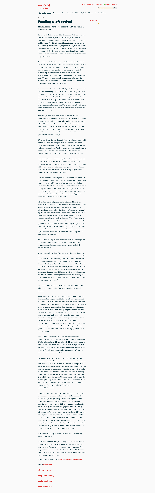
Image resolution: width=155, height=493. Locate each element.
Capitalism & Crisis (87, 13)
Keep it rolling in (45, 486)
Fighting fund (104, 23)
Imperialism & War (73, 13)
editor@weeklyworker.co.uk (71, 459)
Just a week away (45, 481)
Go (115, 8)
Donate (107, 4)
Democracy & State (59, 13)
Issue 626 (95, 20)
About (84, 4)
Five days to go (44, 470)
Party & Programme (45, 13)
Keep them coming (46, 475)
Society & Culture (100, 13)
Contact (114, 4)
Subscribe (99, 4)
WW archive (90, 4)
